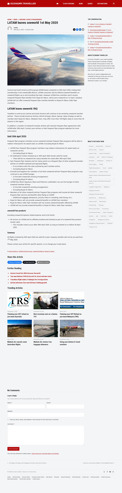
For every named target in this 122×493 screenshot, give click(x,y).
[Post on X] (74, 29)
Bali (98, 157)
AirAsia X (108, 146)
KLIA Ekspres (93, 171)
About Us (25, 472)
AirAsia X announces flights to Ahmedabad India (98, 463)
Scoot (110, 216)
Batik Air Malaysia (107, 157)
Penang (101, 205)
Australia (91, 157)
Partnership (92, 205)
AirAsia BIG (99, 146)
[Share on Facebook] (77, 29)
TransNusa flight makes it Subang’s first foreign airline (29, 280)
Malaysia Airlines (94, 190)
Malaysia (106, 187)
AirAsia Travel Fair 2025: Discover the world (25, 273)
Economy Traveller (23, 3)
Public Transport (108, 212)
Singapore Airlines (103, 219)
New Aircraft (93, 201)
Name (9, 403)
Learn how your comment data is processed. (45, 453)
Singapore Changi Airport (97, 223)
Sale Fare (103, 216)
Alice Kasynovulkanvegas (97, 30)
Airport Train (93, 153)
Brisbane (91, 161)
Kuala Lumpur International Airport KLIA (100, 176)
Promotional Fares (94, 212)
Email (49, 403)
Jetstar (110, 168)
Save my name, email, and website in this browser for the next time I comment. (34, 419)
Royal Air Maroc (49, 251)
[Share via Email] (83, 29)
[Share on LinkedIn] (80, 29)
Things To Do (93, 227)
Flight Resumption (94, 168)
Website (9, 411)
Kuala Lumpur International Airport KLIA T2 (100, 182)
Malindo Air (92, 198)
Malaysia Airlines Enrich (96, 194)
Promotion (105, 209)
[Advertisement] (61, 11)
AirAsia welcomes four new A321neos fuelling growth (28, 283)
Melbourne (102, 198)
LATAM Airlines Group (25, 251)
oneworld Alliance (38, 251)
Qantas (91, 216)
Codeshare (100, 161)
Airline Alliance (13, 251)
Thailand (109, 223)
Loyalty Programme (95, 187)
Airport (101, 150)
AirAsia (91, 146)
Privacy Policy (32, 472)
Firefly (101, 164)
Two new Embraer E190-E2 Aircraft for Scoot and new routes (31, 276)
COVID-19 (109, 161)
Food (104, 168)
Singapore (92, 219)
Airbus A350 (93, 150)
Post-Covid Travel (94, 209)
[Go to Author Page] (9, 28)
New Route (102, 201)
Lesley (16, 27)
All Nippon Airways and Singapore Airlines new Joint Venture (26, 463)
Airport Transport (104, 153)
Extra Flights (93, 164)
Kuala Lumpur (103, 171)
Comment (11, 424)
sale (97, 216)
